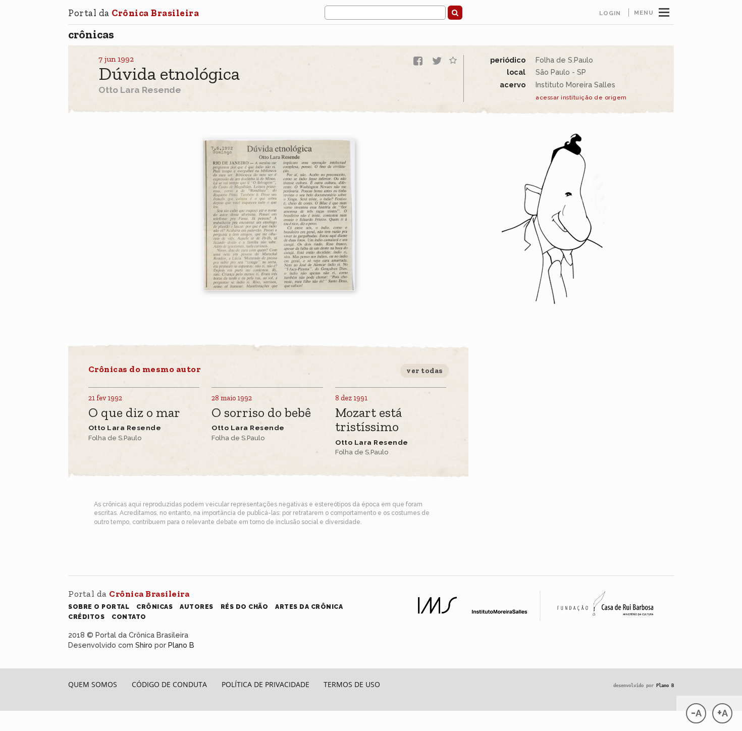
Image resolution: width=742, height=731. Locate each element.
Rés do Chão (245, 606)
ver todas (424, 370)
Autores (197, 606)
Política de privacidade (265, 684)
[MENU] (664, 11)
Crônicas (91, 34)
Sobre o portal (98, 606)
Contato (129, 616)
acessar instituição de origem (581, 97)
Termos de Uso (352, 684)
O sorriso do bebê (261, 413)
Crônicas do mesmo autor (144, 369)
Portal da (133, 13)
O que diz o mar (134, 413)
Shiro (143, 645)
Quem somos (92, 684)
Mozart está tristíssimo (368, 420)
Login (610, 13)
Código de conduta (169, 684)
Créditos (86, 616)
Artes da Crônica (309, 606)
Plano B (181, 645)
